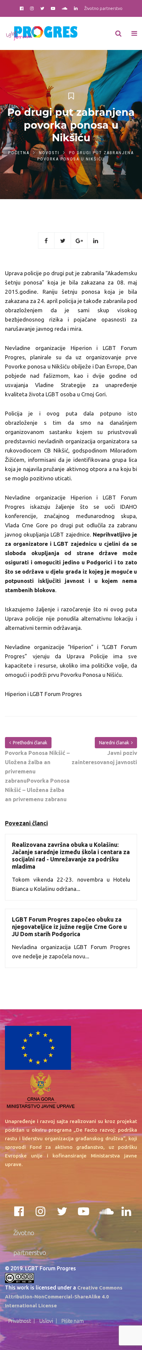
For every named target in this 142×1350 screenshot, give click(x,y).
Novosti (49, 152)
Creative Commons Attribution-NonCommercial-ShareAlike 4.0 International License (64, 1296)
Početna (18, 152)
